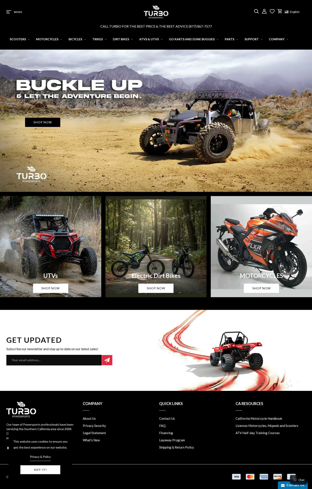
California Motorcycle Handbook (259, 418)
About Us (89, 418)
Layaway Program (172, 440)
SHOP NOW (43, 122)
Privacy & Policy (40, 456)
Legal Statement (94, 433)
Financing (166, 433)
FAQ (162, 426)
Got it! (40, 469)
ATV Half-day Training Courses (258, 433)
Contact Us (167, 418)
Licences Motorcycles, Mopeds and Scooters (267, 426)
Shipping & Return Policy (176, 447)
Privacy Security (94, 426)
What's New (91, 440)
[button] (294, 11)
